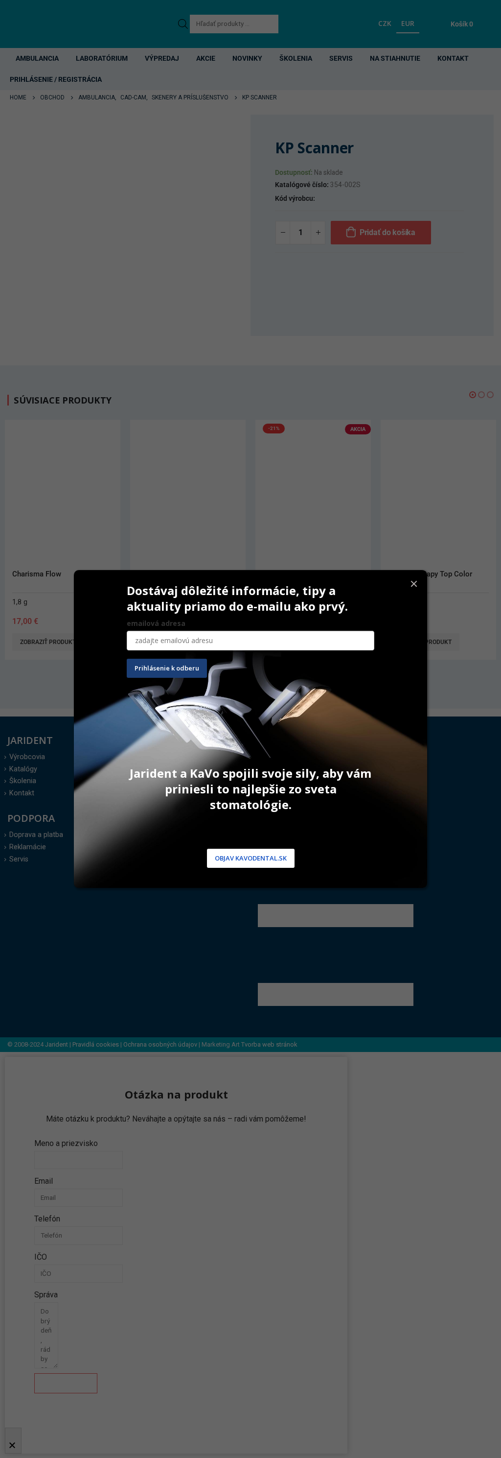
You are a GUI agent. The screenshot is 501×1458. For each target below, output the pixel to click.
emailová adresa (156, 623)
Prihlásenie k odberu (167, 668)
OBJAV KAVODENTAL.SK (251, 858)
